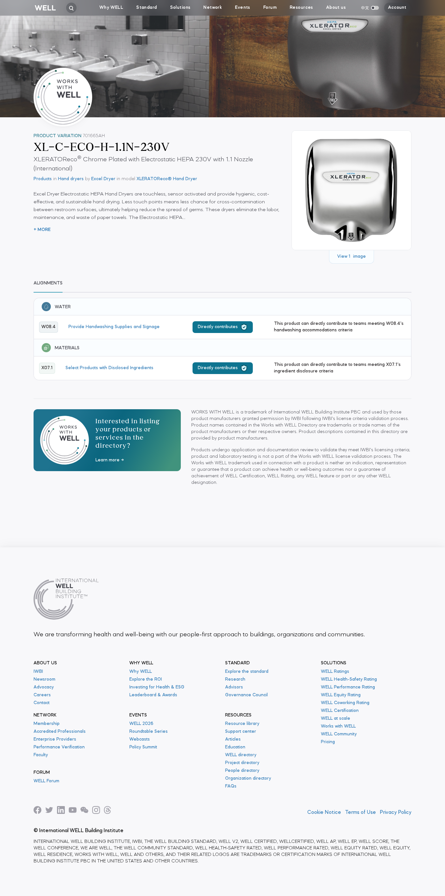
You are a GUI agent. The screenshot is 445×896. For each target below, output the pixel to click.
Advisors (234, 687)
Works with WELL (338, 726)
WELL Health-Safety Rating (349, 679)
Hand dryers (71, 179)
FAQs (231, 786)
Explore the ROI (145, 679)
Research (235, 679)
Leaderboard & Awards (153, 695)
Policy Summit (143, 747)
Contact (42, 703)
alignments (48, 283)
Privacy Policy (395, 812)
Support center (240, 732)
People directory (242, 771)
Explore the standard (246, 672)
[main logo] (45, 7)
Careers (42, 695)
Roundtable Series (148, 732)
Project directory (242, 763)
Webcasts (139, 739)
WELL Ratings (335, 672)
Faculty (41, 755)
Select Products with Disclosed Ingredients (109, 368)
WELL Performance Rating (348, 687)
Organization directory (248, 778)
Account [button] (397, 8)
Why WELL (140, 672)
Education (235, 747)
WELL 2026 (141, 724)
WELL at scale (335, 718)
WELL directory (240, 755)
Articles (233, 739)
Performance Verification (59, 747)
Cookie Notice (324, 812)
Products (43, 179)
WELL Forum (46, 781)
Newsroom (44, 679)
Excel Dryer (103, 179)
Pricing (328, 742)
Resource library (242, 724)
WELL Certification (340, 711)
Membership (47, 724)
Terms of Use (360, 812)
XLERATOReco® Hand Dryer (166, 179)
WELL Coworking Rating (345, 703)
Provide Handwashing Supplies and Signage (114, 327)
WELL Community (339, 734)
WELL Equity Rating (341, 695)
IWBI (38, 672)
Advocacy (44, 687)
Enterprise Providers (55, 739)
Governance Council (246, 695)
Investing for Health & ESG (156, 687)
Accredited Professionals (60, 732)
